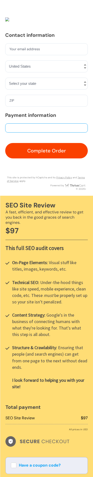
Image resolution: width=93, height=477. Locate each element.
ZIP (12, 100)
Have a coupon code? (40, 465)
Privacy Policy (64, 177)
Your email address (25, 49)
